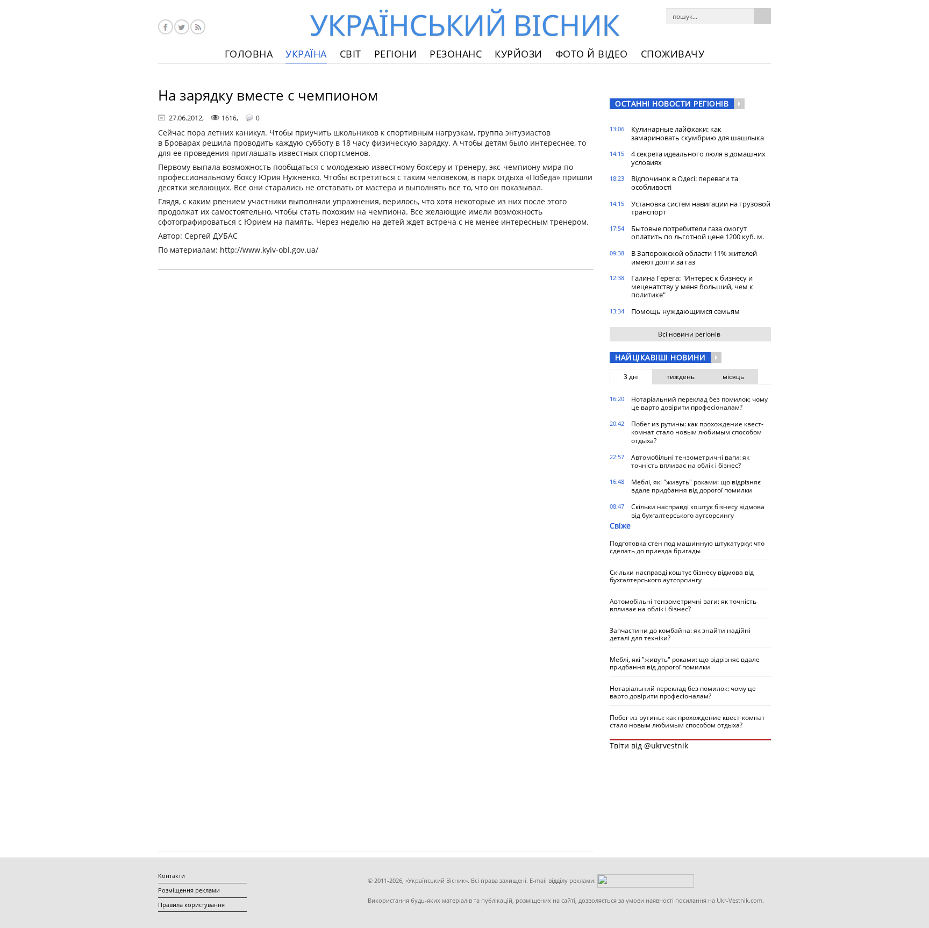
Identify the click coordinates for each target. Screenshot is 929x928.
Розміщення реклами (189, 890)
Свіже (620, 525)
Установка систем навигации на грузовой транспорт (700, 208)
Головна (249, 53)
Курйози (518, 53)
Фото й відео (591, 53)
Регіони (395, 53)
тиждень (681, 376)
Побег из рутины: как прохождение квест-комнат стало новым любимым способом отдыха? (697, 432)
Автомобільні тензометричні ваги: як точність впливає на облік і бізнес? (690, 461)
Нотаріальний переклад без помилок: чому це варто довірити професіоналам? (699, 403)
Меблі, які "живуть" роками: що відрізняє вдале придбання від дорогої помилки (696, 486)
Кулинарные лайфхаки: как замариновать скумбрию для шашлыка (697, 133)
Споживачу (673, 53)
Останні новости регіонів (671, 103)
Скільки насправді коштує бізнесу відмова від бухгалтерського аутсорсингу (697, 511)
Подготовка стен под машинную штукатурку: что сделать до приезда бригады (687, 547)
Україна (306, 53)
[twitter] (181, 26)
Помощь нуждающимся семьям (685, 311)
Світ (350, 53)
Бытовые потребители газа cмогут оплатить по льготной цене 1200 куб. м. (697, 233)
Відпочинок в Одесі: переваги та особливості (684, 183)
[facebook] (165, 26)
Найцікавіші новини (660, 357)
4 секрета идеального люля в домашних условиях (698, 158)
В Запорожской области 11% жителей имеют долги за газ (694, 257)
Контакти (171, 876)
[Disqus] (376, 415)
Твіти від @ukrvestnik (649, 745)
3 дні (631, 376)
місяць (733, 376)
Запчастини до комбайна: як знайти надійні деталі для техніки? (680, 634)
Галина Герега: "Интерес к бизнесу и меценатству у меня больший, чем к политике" (692, 286)
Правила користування (191, 905)
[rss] (197, 26)
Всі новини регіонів (689, 334)
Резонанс (456, 53)
